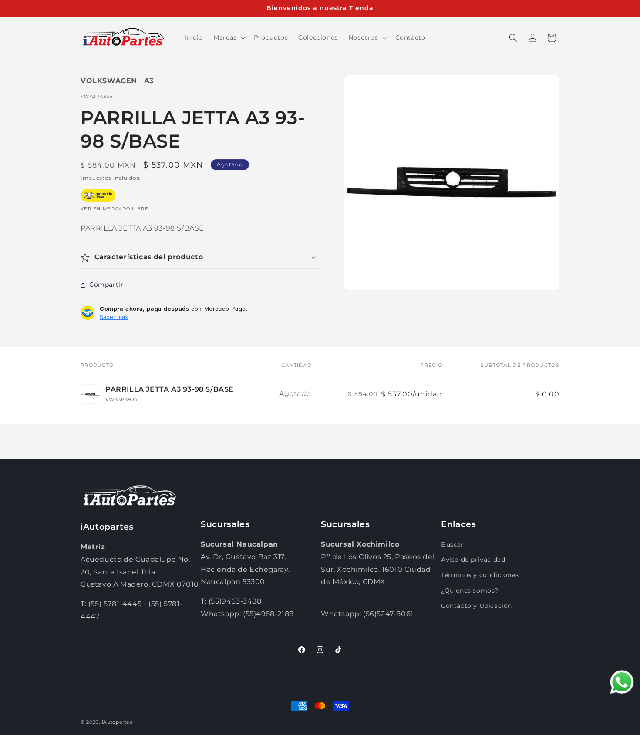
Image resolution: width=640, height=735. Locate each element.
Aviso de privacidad (473, 560)
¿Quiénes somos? (470, 590)
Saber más (114, 316)
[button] (228, 37)
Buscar (452, 544)
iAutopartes (117, 722)
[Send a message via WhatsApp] (622, 682)
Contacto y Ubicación (476, 606)
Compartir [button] (106, 285)
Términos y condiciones (480, 575)
